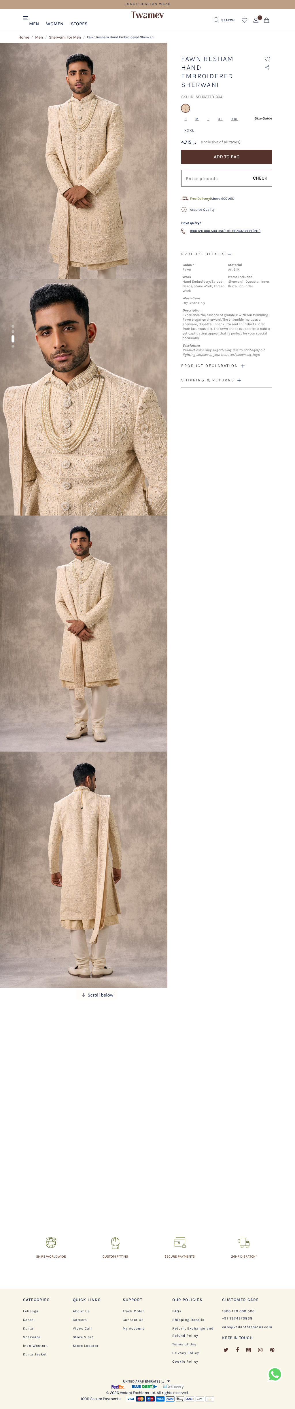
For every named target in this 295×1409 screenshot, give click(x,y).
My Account (134, 1328)
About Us (81, 1311)
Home (23, 37)
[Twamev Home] (147, 15)
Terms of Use (184, 1344)
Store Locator (86, 1346)
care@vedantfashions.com (247, 1327)
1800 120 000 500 (238, 1311)
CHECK (260, 178)
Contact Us (133, 1320)
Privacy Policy (185, 1353)
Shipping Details (188, 1320)
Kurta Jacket (35, 1354)
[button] (34, 23)
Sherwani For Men (65, 37)
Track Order (133, 1311)
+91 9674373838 (237, 1318)
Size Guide (263, 118)
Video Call (82, 1328)
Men (39, 37)
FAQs (176, 1311)
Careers (80, 1320)
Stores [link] (79, 23)
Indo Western (35, 1346)
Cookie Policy (185, 1361)
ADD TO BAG (227, 156)
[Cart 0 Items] (266, 21)
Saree (28, 1320)
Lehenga (31, 1311)
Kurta (28, 1328)
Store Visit (83, 1337)
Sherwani (32, 1337)
